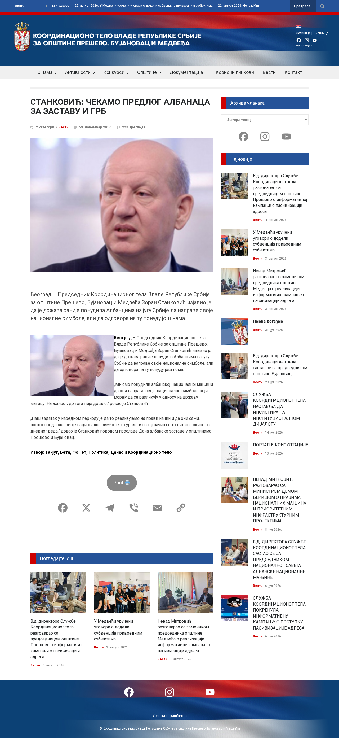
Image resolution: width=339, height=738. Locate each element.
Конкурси (113, 72)
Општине (147, 72)
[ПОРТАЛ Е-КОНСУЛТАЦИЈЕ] (234, 455)
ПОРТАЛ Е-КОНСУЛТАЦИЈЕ (280, 444)
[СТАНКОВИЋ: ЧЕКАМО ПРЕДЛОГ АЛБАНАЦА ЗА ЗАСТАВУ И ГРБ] (121, 205)
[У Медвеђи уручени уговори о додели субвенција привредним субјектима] (122, 592)
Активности (78, 72)
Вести (19, 6)
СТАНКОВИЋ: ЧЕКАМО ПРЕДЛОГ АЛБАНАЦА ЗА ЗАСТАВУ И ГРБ (120, 106)
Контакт (293, 72)
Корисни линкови (235, 72)
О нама (44, 72)
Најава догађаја (268, 321)
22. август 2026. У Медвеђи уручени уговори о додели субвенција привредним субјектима (128, 5)
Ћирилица (320, 33)
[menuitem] (300, 26)
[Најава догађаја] (234, 331)
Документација (186, 72)
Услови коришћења (169, 716)
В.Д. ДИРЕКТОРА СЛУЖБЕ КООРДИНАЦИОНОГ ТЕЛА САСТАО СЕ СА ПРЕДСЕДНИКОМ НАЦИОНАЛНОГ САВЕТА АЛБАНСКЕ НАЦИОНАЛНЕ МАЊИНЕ (279, 559)
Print (119, 482)
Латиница (303, 33)
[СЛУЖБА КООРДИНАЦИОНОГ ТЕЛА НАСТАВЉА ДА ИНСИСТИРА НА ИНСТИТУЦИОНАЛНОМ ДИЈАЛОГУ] (234, 405)
